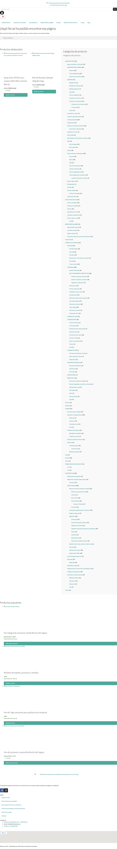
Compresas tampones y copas (77, 353)
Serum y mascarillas (74, 341)
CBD (70, 162)
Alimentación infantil (73, 227)
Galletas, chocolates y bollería (75, 126)
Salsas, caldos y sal (72, 218)
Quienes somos (6, 797)
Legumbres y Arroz (72, 132)
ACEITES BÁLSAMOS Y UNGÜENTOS (78, 273)
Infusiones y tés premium (78, 104)
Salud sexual (72, 359)
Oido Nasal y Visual (72, 565)
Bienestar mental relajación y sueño (79, 488)
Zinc (70, 587)
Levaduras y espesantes (73, 215)
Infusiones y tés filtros (75, 98)
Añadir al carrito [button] (10, 95)
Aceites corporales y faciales (79, 276)
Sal (70, 221)
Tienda (82, 22)
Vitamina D (72, 584)
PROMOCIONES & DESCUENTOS (74, 464)
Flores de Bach (75, 501)
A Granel (71, 156)
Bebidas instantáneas (75, 86)
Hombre (71, 547)
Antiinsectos (72, 285)
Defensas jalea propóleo (73, 476)
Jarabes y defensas (74, 169)
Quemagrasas (75, 538)
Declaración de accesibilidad (9, 801)
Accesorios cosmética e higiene (77, 381)
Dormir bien (74, 498)
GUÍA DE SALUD (71, 485)
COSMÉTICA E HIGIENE (19, 22)
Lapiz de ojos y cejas (74, 387)
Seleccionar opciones (12, 643)
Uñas (70, 399)
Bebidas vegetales (74, 89)
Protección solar (73, 313)
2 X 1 (68, 467)
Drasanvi (67, 402)
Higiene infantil (71, 233)
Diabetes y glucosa (74, 513)
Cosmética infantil (72, 230)
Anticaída (71, 252)
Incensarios (74, 448)
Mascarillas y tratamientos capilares (79, 258)
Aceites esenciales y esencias (79, 279)
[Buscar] (115, 9)
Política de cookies (7, 812)
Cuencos (73, 495)
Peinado (71, 261)
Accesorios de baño (74, 270)
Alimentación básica (70, 199)
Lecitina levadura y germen (74, 556)
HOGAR (58, 22)
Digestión (72, 516)
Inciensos (71, 421)
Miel (68, 141)
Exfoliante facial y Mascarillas (77, 329)
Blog (89, 22)
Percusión (74, 507)
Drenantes (74, 519)
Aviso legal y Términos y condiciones (11, 805)
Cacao (71, 92)
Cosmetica (68, 239)
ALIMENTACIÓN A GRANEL (74, 67)
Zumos (71, 110)
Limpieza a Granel (74, 436)
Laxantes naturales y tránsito (79, 178)
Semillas (69, 187)
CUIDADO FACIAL (71, 319)
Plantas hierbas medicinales (75, 153)
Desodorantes (73, 295)
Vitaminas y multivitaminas (74, 575)
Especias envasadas (72, 206)
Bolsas (71, 159)
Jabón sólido (72, 307)
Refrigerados (70, 184)
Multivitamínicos (73, 578)
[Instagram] (6, 790)
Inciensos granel (73, 445)
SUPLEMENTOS (33, 22)
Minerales (70, 559)
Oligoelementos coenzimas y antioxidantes (79, 568)
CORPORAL (70, 267)
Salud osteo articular (75, 550)
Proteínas (72, 482)
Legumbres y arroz (72, 212)
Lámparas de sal (73, 424)
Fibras (73, 532)
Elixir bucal (72, 372)
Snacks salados (71, 190)
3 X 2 (68, 470)
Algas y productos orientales (75, 64)
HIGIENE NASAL (71, 375)
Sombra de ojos (73, 396)
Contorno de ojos (74, 322)
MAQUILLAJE (70, 378)
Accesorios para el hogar (74, 412)
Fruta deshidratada (74, 73)
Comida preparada (72, 119)
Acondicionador (73, 249)
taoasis (67, 590)
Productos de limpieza (73, 430)
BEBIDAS (69, 79)
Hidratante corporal (74, 304)
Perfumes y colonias (74, 310)
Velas (70, 427)
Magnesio (71, 562)
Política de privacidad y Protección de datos (13, 808)
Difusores (71, 418)
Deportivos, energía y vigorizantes (76, 479)
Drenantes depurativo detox (79, 522)
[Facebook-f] (2, 790)
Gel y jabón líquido (74, 301)
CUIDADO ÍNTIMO (72, 350)
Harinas (69, 209)
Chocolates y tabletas (75, 129)
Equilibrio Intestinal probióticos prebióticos (83, 528)
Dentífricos (72, 369)
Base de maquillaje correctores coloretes (80, 384)
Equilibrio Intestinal (76, 525)
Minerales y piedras (74, 452)
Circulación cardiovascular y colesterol (79, 510)
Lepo (66, 455)
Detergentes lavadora (75, 433)
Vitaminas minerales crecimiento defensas (78, 236)
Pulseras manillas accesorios (75, 439)
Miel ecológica (73, 144)
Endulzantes (70, 122)
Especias (71, 70)
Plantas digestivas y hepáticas (77, 175)
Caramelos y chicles (72, 113)
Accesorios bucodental (75, 365)
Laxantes (73, 535)
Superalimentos (71, 196)
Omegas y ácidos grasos (73, 571)
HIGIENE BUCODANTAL (73, 362)
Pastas (69, 150)
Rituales (69, 442)
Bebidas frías (72, 83)
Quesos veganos (71, 181)
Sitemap (4, 816)
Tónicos (71, 344)
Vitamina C (72, 581)
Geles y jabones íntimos (75, 356)
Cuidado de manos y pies (75, 292)
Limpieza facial (73, 332)
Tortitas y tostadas (74, 193)
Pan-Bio (67, 458)
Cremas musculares (74, 289)
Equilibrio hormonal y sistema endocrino (80, 544)
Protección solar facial (75, 335)
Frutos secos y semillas (75, 76)
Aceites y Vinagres (72, 202)
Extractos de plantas (75, 166)
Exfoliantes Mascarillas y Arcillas (78, 298)
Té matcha (74, 107)
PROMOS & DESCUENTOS (70, 22)
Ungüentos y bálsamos (77, 282)
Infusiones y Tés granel (75, 101)
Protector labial (73, 338)
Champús (71, 255)
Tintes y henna (73, 264)
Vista (70, 347)
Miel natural (72, 147)
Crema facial (72, 325)
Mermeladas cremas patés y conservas (77, 138)
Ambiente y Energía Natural (74, 415)
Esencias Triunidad (78, 504)
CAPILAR (69, 245)
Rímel (71, 393)
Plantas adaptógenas (75, 172)
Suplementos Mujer (74, 553)
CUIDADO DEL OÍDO (72, 316)
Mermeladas (70, 135)
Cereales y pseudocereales (74, 116)
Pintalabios (72, 390)
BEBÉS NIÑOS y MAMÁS (47, 22)
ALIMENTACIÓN (6, 22)
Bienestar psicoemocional (78, 492)
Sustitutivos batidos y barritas (79, 541)
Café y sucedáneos (74, 95)
